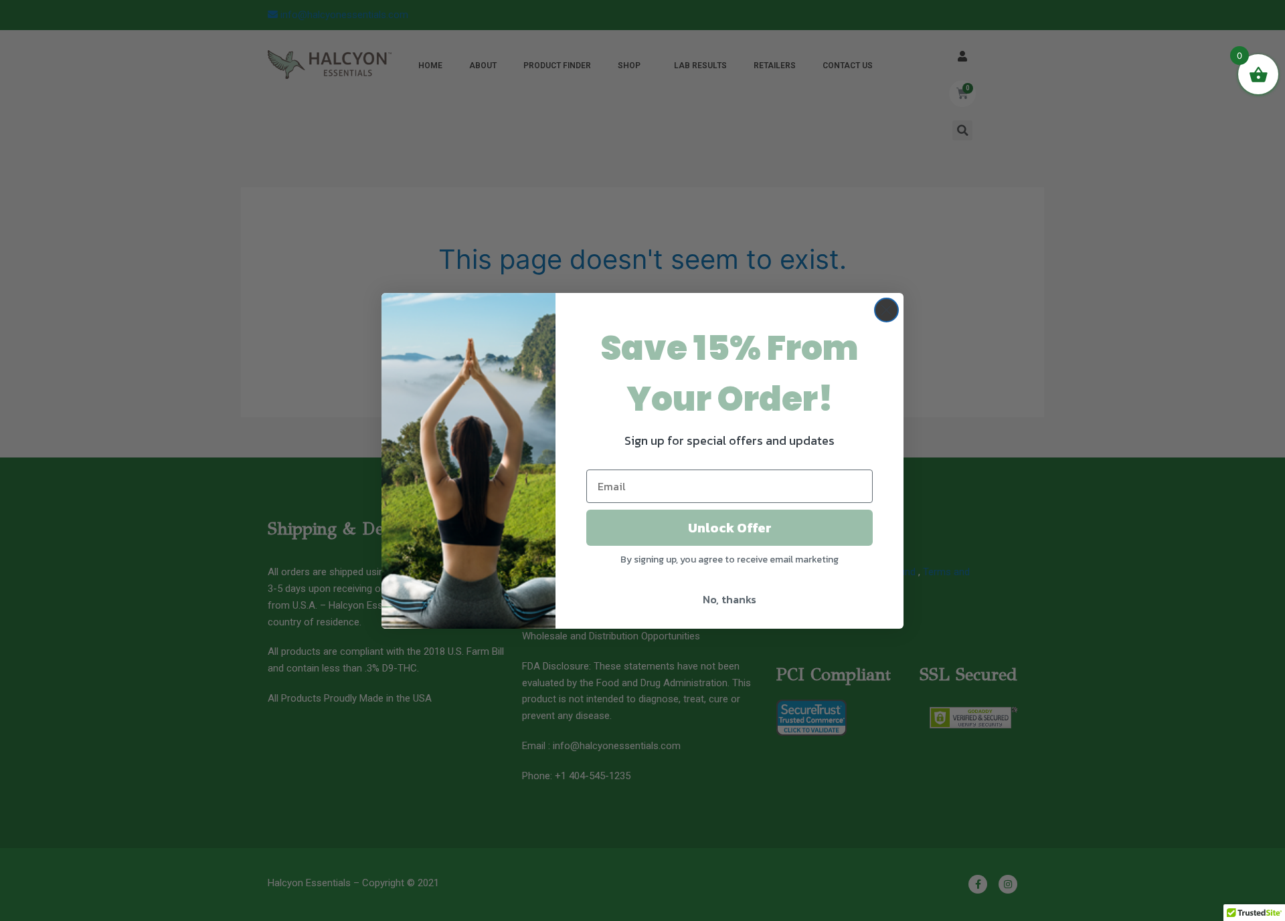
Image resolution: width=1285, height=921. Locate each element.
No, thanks (729, 599)
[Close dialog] (886, 310)
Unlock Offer (730, 528)
